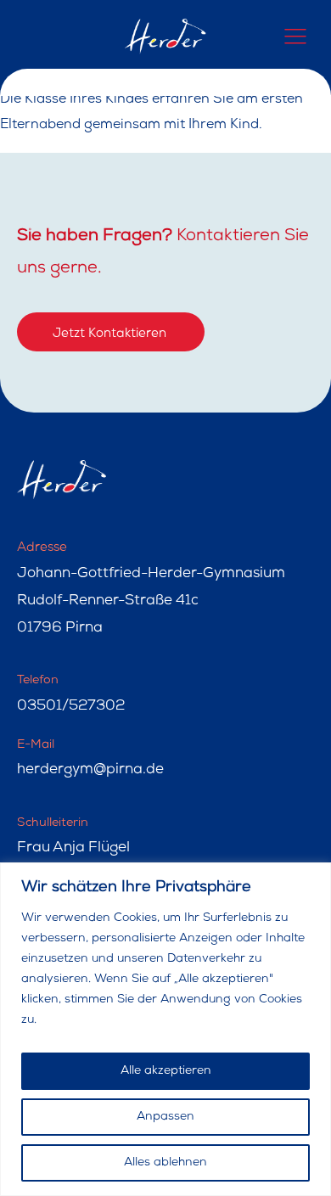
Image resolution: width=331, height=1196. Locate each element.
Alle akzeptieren (166, 1071)
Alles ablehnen (165, 1163)
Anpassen (165, 1117)
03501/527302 (71, 706)
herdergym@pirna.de (90, 770)
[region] (165, 1029)
